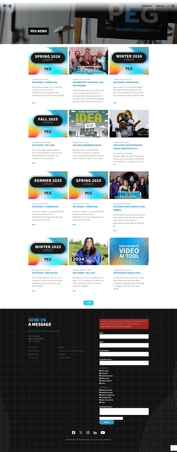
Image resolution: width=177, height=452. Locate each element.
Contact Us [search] (160, 6)
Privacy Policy (65, 357)
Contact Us (33, 357)
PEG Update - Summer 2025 (45, 206)
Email (101, 342)
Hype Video (104, 373)
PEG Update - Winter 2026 (126, 82)
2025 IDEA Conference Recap (87, 145)
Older (88, 303)
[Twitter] (80, 432)
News (33, 103)
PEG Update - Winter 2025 (45, 273)
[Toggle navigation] (173, 6)
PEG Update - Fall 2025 (43, 145)
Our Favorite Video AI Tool (127, 273)
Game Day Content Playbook (71, 351)
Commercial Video (107, 393)
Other (103, 383)
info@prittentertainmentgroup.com (44, 331)
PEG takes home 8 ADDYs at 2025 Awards (129, 208)
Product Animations (107, 395)
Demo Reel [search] (148, 6)
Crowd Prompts (106, 381)
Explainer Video (106, 398)
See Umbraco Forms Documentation (116, 326)
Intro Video (105, 371)
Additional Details (106, 407)
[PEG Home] (7, 6)
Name (101, 333)
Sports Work (33, 351)
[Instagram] (88, 432)
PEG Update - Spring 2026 (44, 82)
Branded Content (106, 390)
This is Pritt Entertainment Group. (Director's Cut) (128, 147)
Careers (62, 354)
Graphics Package (107, 376)
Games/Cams (105, 378)
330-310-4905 (34, 341)
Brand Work (33, 354)
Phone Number (104, 351)
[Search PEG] (168, 6)
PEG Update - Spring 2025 (85, 206)
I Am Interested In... (106, 359)
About (61, 347)
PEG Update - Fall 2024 (84, 273)
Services (32, 347)
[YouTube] (103, 432)
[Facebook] (73, 432)
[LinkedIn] (95, 432)
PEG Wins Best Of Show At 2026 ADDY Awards (88, 84)
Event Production (107, 400)
